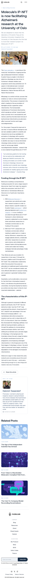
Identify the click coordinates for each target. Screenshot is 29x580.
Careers (14, 534)
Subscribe (23, 559)
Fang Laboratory (9, 70)
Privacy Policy (9, 574)
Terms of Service (19, 574)
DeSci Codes (14, 550)
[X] (14, 571)
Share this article (11, 372)
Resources (14, 525)
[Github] (17, 571)
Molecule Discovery (14, 199)
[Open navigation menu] (26, 2)
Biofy (14, 545)
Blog (14, 522)
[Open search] (21, 2)
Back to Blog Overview (9, 8)
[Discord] (11, 571)
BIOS (14, 547)
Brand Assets (14, 531)
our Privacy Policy (18, 563)
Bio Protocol (14, 542)
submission (18, 208)
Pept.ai (14, 553)
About (14, 528)
